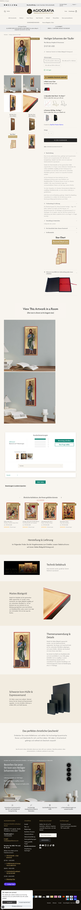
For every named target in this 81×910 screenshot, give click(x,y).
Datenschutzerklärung (29, 837)
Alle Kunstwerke (12, 18)
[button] (31, 439)
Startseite (6, 34)
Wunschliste (56, 18)
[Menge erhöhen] (51, 133)
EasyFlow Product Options (56, 125)
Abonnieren (45, 840)
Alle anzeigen (40, 500)
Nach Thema (30, 18)
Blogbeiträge (27, 829)
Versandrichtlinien (28, 834)
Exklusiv (21, 18)
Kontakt (26, 824)
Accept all (9, 902)
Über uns (26, 827)
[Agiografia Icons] (40, 11)
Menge (46, 130)
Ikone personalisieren (67, 18)
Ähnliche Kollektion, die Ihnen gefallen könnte (40, 497)
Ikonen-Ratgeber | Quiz (48, 22)
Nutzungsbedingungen (30, 839)
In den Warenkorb (60, 140)
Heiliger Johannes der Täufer (15, 34)
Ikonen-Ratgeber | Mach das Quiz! (70, 903)
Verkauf (48, 18)
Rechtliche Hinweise (29, 832)
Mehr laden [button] (40, 482)
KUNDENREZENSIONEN (33, 22)
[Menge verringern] (45, 133)
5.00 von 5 (12, 442)
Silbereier (54, 903)
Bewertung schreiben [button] (64, 441)
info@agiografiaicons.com (11, 840)
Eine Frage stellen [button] (64, 445)
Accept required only (24, 902)
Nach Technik (39, 18)
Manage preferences (17, 906)
